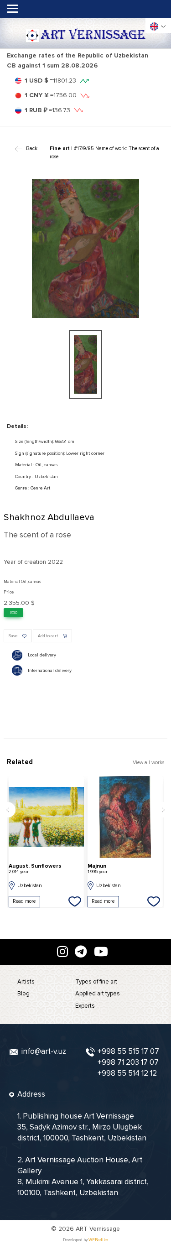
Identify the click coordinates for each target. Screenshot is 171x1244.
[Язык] (154, 26)
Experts (85, 1006)
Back (31, 148)
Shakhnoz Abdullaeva (49, 517)
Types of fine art (96, 981)
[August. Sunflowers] (46, 817)
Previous (8, 809)
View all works (148, 762)
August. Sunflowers (35, 868)
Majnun (98, 868)
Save (13, 636)
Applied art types (97, 993)
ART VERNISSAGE (93, 35)
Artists (26, 981)
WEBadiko (98, 1240)
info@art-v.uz (43, 1051)
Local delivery (42, 655)
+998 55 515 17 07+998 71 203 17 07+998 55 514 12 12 (128, 1062)
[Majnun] (125, 817)
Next (163, 809)
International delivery (50, 670)
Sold (13, 612)
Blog (23, 993)
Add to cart (48, 636)
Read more (24, 901)
